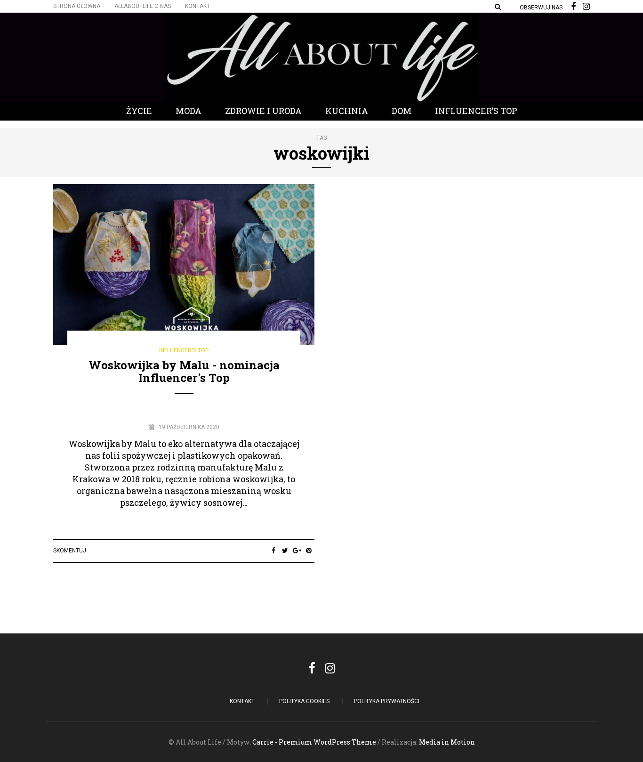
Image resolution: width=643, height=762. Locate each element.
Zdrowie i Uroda (263, 110)
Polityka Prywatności (386, 701)
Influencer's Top (184, 350)
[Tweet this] (285, 550)
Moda (188, 110)
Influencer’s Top (476, 110)
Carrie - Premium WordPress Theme (314, 742)
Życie (139, 110)
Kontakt (197, 6)
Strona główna (76, 6)
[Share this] (273, 550)
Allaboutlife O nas (142, 6)
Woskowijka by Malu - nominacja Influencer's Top (184, 371)
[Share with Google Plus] (297, 550)
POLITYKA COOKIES (304, 701)
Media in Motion (447, 742)
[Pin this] (308, 550)
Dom (401, 110)
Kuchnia (346, 110)
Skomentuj (69, 550)
